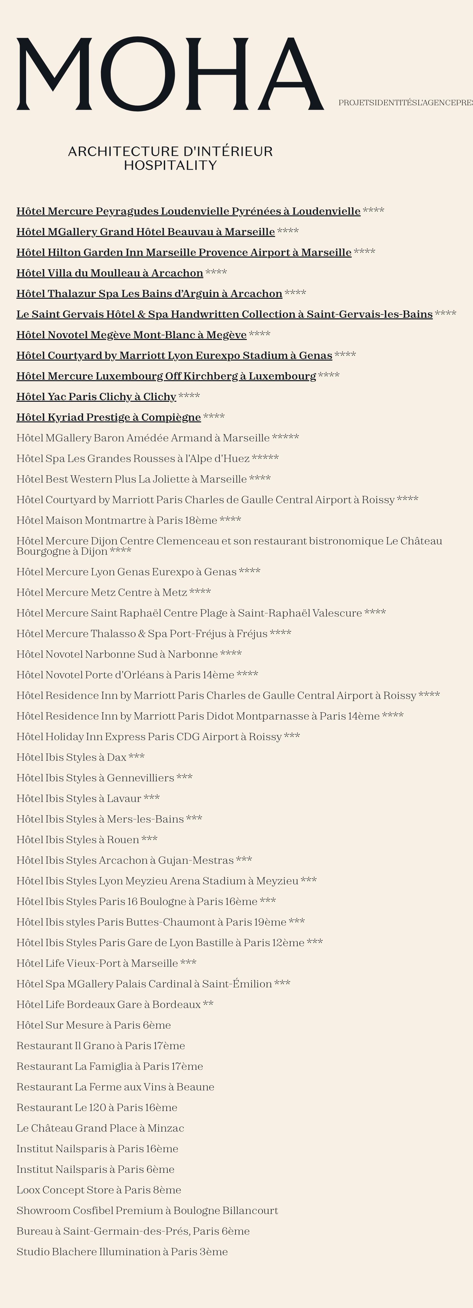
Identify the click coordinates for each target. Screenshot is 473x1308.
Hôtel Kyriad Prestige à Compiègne (108, 417)
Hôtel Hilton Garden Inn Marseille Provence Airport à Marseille (184, 253)
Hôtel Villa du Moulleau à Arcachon (109, 273)
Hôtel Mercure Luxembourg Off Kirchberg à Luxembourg (166, 376)
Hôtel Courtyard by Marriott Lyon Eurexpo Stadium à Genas (174, 356)
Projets (357, 103)
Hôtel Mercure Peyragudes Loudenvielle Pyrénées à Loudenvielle (188, 211)
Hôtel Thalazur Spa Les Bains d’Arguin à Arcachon (149, 294)
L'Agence (436, 103)
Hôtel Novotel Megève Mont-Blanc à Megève (131, 335)
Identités (396, 103)
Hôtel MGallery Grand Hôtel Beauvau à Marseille (145, 232)
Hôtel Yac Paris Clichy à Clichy (96, 397)
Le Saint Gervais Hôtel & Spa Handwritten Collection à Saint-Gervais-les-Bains (224, 314)
